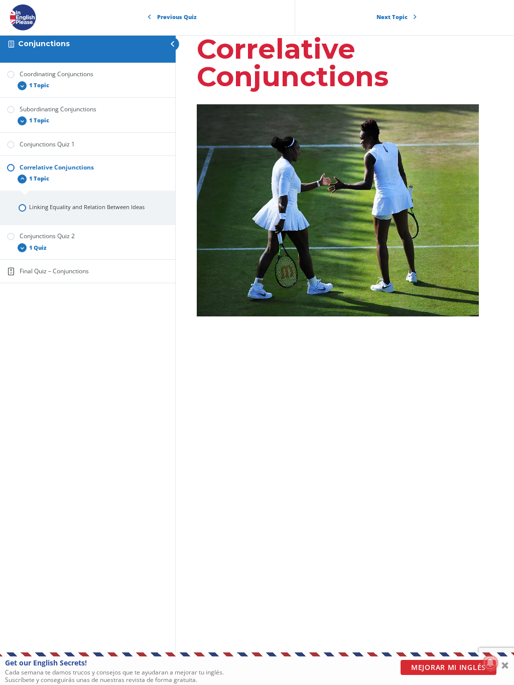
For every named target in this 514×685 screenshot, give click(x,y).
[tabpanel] (338, 210)
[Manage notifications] (490, 663)
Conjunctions (44, 43)
